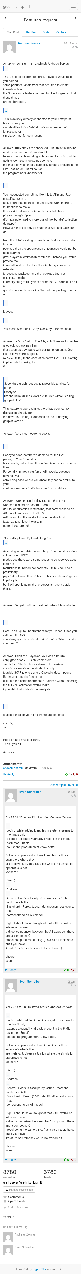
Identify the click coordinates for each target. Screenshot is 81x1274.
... (5, 68)
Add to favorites (18, 1207)
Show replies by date (64, 785)
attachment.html (13, 768)
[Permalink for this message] (76, 47)
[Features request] (76, 18)
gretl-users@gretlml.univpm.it (22, 1182)
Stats (46, 32)
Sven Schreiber (30, 791)
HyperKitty (39, 1269)
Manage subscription (21, 1189)
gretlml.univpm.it (16, 6)
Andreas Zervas (29, 43)
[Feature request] (5, 18)
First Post (12, 32)
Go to (60, 32)
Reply (10, 774)
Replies (31, 32)
